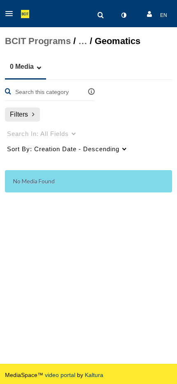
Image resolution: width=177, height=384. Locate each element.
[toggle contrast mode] (123, 15)
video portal (60, 375)
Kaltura (94, 375)
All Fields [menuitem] (38, 133)
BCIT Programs (38, 41)
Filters (19, 114)
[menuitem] (100, 15)
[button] (11, 13)
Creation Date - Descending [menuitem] (63, 148)
